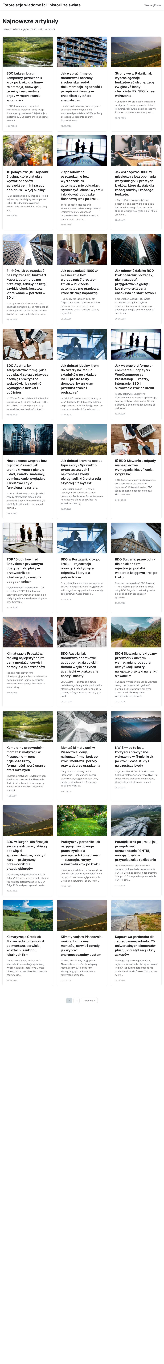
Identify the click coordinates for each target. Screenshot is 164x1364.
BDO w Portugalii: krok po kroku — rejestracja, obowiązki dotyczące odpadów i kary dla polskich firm (80, 568)
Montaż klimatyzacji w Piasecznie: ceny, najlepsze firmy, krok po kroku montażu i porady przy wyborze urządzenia (80, 756)
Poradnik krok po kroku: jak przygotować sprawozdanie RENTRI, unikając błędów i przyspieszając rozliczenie (135, 851)
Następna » (89, 1000)
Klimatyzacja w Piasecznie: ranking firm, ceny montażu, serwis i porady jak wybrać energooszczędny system (81, 946)
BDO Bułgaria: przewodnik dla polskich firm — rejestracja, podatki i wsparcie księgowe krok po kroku (136, 568)
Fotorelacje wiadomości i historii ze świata (42, 5)
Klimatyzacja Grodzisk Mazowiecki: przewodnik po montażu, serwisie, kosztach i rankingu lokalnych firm (26, 946)
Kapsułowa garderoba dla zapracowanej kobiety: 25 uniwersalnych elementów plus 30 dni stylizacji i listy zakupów (135, 946)
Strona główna (152, 5)
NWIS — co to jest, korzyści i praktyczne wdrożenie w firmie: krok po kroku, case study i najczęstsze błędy (134, 756)
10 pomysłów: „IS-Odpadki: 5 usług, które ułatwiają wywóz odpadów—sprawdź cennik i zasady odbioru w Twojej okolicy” (28, 181)
